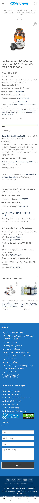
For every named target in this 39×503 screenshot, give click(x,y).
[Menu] (3, 3)
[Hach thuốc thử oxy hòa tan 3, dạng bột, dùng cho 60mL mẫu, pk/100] (10, 290)
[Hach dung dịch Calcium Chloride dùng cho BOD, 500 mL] (29, 290)
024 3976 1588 (18, 92)
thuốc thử (10, 114)
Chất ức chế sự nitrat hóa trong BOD (17, 162)
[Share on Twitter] (10, 118)
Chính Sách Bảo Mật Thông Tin (14, 411)
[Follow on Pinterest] (14, 376)
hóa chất (14, 110)
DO (9, 110)
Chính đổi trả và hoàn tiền (12, 401)
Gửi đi (18, 465)
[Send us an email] (10, 376)
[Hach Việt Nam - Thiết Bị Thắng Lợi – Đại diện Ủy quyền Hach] (20, 3)
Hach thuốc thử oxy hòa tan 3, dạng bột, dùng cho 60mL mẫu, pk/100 (10, 304)
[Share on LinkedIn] (21, 118)
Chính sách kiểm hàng (10, 408)
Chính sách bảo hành (10, 404)
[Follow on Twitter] (7, 376)
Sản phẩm (24, 483)
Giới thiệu (16, 483)
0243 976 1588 (12, 342)
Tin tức (32, 483)
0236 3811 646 (19, 95)
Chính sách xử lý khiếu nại (12, 394)
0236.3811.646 (15, 267)
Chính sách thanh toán (11, 391)
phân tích (19, 112)
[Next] (38, 299)
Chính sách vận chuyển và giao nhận (16, 398)
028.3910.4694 (16, 255)
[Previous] (1, 299)
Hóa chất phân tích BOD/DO (18, 104)
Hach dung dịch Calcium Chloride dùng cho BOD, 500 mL (28, 304)
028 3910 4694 (23, 98)
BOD (6, 110)
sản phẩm (18, 11)
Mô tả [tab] (4, 127)
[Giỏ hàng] (35, 3)
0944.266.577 (23, 199)
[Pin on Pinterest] (17, 118)
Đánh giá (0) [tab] (6, 131)
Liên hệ (19, 485)
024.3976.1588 (16, 237)
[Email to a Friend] (14, 118)
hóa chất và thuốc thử (9, 112)
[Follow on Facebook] (3, 376)
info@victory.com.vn (15, 240)
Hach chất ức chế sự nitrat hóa (15, 136)
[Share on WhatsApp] (3, 118)
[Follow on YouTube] (17, 376)
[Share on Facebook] (7, 118)
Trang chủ (7, 11)
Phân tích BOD (27, 112)
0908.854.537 (22, 206)
